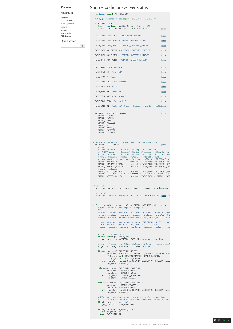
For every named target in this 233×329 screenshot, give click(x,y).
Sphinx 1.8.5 (155, 324)
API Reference (66, 35)
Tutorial (64, 26)
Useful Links (66, 32)
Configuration (66, 20)
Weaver (66, 7)
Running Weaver (67, 23)
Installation (65, 17)
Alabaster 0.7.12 (168, 324)
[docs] (163, 29)
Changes (64, 29)
